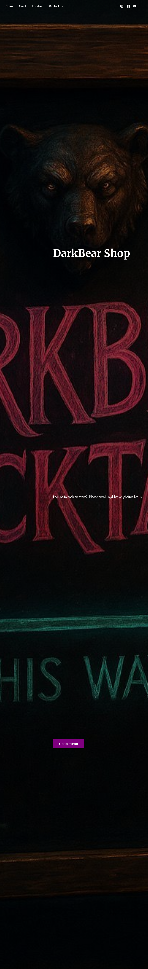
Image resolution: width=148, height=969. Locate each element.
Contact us (56, 6)
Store (9, 6)
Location (37, 6)
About (22, 6)
